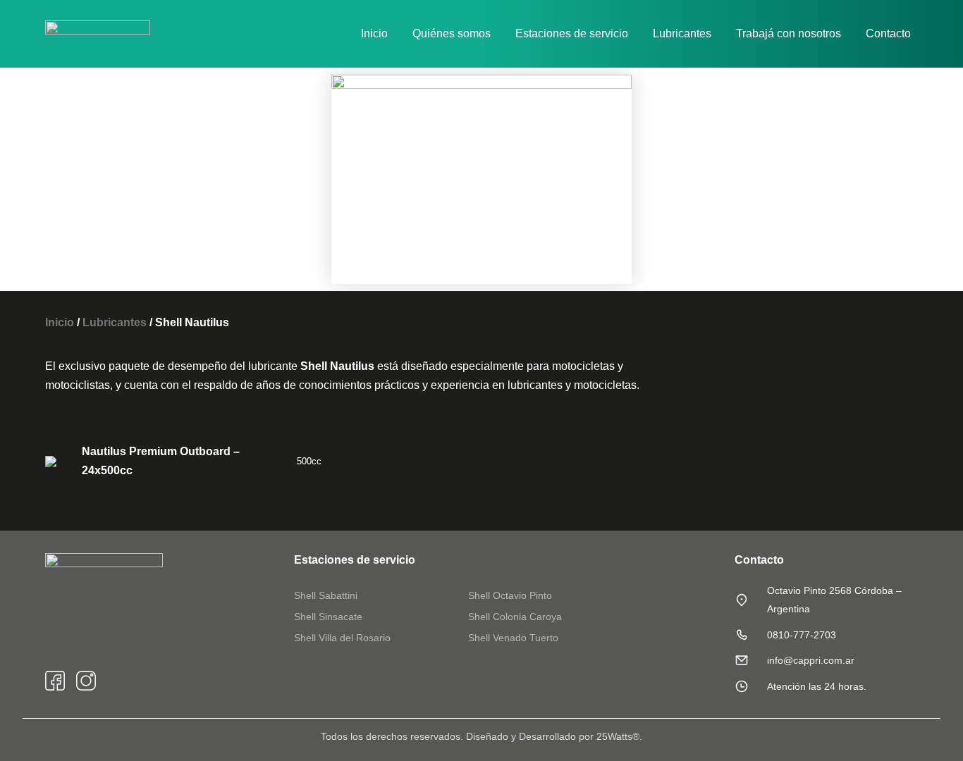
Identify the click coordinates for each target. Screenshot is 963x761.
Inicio (374, 33)
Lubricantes (682, 33)
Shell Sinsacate (328, 616)
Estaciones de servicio (571, 33)
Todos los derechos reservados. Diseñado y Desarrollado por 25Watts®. (481, 736)
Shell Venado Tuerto (513, 637)
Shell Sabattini (325, 595)
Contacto (888, 33)
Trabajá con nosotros (788, 33)
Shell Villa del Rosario (342, 637)
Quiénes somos (451, 33)
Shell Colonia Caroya (515, 616)
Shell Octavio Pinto (510, 595)
